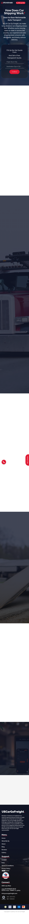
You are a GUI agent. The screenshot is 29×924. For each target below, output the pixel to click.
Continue (14, 72)
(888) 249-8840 (6, 886)
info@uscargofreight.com (9, 893)
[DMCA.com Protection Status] (6, 871)
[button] (26, 2)
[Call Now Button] (4, 462)
